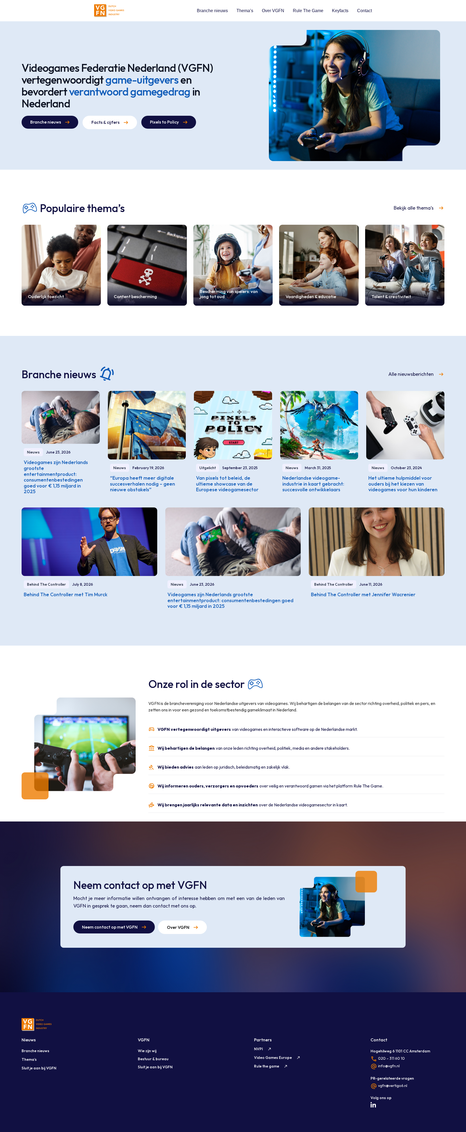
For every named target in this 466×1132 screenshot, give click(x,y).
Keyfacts (340, 10)
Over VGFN (273, 10)
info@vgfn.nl (389, 1065)
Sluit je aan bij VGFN (39, 1068)
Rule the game (266, 1066)
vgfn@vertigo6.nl (392, 1085)
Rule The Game (308, 10)
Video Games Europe (273, 1057)
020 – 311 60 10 (391, 1058)
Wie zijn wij (147, 1051)
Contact (364, 10)
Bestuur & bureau (153, 1059)
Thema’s (245, 10)
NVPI (258, 1049)
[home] (109, 10)
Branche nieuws (212, 10)
